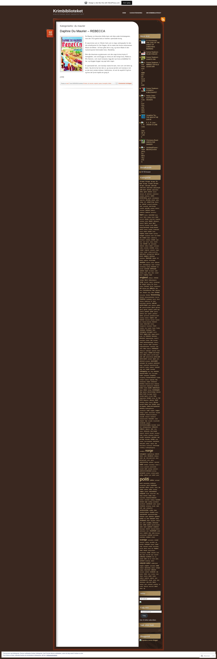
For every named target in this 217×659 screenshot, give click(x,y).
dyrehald (146, 268)
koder (141, 375)
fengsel (144, 284)
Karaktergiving (136, 13)
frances (157, 297)
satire (154, 503)
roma (153, 495)
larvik (144, 394)
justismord (156, 363)
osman (146, 464)
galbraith (154, 303)
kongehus (153, 375)
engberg (146, 275)
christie (145, 244)
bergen (147, 219)
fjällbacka (152, 288)
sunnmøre (155, 535)
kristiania (156, 383)
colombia (146, 248)
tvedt (153, 558)
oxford (157, 464)
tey (152, 548)
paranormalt (153, 466)
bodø (151, 225)
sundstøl (149, 535)
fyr (151, 301)
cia (149, 243)
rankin (141, 489)
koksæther (146, 375)
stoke (158, 531)
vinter (145, 574)
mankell (158, 412)
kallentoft (142, 367)
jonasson (147, 361)
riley (158, 493)
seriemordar (144, 510)
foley (149, 292)
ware (156, 578)
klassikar (156, 371)
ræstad (142, 501)
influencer (142, 350)
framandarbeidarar (149, 297)
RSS (162, 20)
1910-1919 (149, 187)
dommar (157, 264)
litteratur (156, 402)
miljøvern (147, 429)
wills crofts (149, 582)
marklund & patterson (151, 414)
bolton (155, 225)
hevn (141, 334)
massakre (151, 418)
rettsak (146, 491)
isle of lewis (156, 352)
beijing (149, 217)
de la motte (152, 260)
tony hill (148, 554)
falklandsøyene (153, 280)
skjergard (152, 518)
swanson (142, 542)
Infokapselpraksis (51, 655)
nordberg (142, 447)
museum (156, 435)
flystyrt (145, 292)
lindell (156, 400)
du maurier (90, 83)
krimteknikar (143, 381)
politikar (152, 480)
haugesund (143, 326)
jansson (150, 358)
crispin (157, 250)
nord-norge (156, 445)
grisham (142, 313)
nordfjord (142, 451)
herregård (104, 83)
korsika (158, 377)
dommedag (143, 266)
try (155, 556)
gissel (153, 307)
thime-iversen (151, 550)
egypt (146, 270)
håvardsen (155, 344)
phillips (141, 475)
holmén (148, 340)
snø (141, 524)
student (146, 533)
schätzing (148, 506)
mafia (148, 410)
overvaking (151, 464)
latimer (155, 394)
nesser (141, 441)
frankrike (142, 299)
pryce (148, 485)
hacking (142, 317)
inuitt (158, 350)
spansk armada (156, 524)
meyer (158, 425)
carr (144, 241)
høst (157, 346)
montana (157, 433)
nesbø (152, 439)
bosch (141, 229)
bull (155, 235)
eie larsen (151, 270)
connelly (151, 248)
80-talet (156, 183)
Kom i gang (126, 3)
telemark (145, 546)
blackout (142, 225)
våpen (141, 576)
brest (154, 231)
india (144, 348)
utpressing (147, 567)
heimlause (149, 330)
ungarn (142, 565)
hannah (153, 319)
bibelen (151, 221)
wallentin (147, 578)
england (96, 83)
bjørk (154, 223)
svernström (150, 540)
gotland (142, 311)
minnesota (146, 431)
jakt (144, 356)
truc (153, 556)
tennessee (156, 546)
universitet (152, 565)
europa (142, 280)
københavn (156, 387)
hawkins (142, 328)
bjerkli (150, 223)
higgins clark (147, 334)
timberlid (153, 552)
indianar (149, 348)
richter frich (153, 493)
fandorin (146, 282)
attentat (144, 204)
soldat (144, 524)
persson (148, 473)
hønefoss (152, 346)
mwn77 (68, 83)
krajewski (152, 379)
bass (156, 215)
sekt (141, 508)
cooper (142, 250)
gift (140, 307)
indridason (155, 348)
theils (141, 550)
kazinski (157, 367)
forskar (148, 295)
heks (154, 330)
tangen (152, 544)
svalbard (148, 537)
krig (156, 379)
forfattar (157, 292)
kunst (145, 387)
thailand (156, 548)
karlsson (152, 367)
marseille (142, 416)
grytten (150, 313)
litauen (151, 402)
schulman (142, 506)
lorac (158, 404)
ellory (145, 272)
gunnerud (146, 315)
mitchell (147, 433)
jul (146, 363)
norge (149, 450)
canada (153, 239)
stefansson (143, 531)
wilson (154, 582)
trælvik (141, 558)
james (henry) (149, 356)
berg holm (152, 219)
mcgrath (148, 423)
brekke (150, 231)
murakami (150, 435)
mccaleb (150, 421)
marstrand (153, 416)
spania (149, 524)
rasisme (146, 489)
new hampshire (148, 441)
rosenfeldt (142, 497)
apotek (149, 198)
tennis (141, 548)
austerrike (145, 206)
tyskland (142, 560)
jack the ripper (155, 354)
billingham (156, 221)
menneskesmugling (145, 425)
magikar (152, 410)
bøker (148, 237)
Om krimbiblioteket (153, 13)
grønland (155, 313)
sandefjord (156, 501)
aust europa (152, 206)
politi (144, 479)
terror (145, 548)
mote (141, 435)
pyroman (142, 487)
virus (149, 574)
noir (156, 443)
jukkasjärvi (142, 363)
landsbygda (156, 390)
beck (145, 217)
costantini (152, 250)
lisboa (146, 402)
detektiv (142, 262)
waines (146, 576)
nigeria (152, 443)
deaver (154, 258)
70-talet (150, 183)
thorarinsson (143, 552)
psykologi (154, 485)
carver (147, 241)
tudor (145, 558)
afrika (141, 191)
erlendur (156, 277)
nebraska (147, 439)
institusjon (148, 350)
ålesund (146, 586)
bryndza (156, 233)
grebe (151, 311)
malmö (146, 412)
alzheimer (149, 194)
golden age (157, 309)
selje (144, 508)
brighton (142, 233)
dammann (142, 258)
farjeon (151, 282)
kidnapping (143, 371)
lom (150, 404)
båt (141, 237)
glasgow (150, 309)
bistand (142, 223)
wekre (154, 580)
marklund (142, 414)
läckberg (142, 408)
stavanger (142, 529)
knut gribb (154, 373)
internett (154, 350)
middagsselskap (147, 427)
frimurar (142, 301)
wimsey (142, 584)
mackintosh (143, 410)
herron (155, 332)
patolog (150, 469)
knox (150, 373)
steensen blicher (155, 529)
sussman (142, 537)
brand (141, 231)
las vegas (149, 394)
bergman (158, 219)
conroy (156, 248)
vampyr (158, 567)
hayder (149, 328)
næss (141, 456)
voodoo (153, 574)
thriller (109, 83)
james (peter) (143, 358)
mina (155, 429)
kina (149, 371)
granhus (147, 311)
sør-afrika (152, 542)
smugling (148, 522)
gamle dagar (144, 305)
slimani (158, 520)
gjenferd (158, 307)
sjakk (146, 516)
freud (158, 299)
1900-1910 (143, 187)
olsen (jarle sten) (150, 458)
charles (156, 241)
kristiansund (150, 385)
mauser (142, 421)
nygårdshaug (150, 454)
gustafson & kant (154, 315)
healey (158, 328)
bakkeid (147, 210)
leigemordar (143, 398)
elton (153, 272)
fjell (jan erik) (145, 288)
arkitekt (153, 200)
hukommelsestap (148, 342)
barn (142, 215)
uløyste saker (145, 563)
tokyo (143, 554)
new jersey (156, 441)
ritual (141, 495)
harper (141, 324)
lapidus (145, 392)
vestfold (147, 572)
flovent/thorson (147, 290)
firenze (151, 286)
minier (141, 431)
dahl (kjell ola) (150, 254)
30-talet (85, 83)
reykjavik (142, 493)
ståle (150, 533)
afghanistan (155, 189)
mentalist (153, 425)
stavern (148, 529)
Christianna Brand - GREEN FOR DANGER (152, 142)
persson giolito (155, 473)
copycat (147, 250)
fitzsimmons (157, 286)
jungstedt (150, 363)
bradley (150, 229)
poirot (153, 475)
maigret (157, 410)
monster (152, 433)
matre (156, 418)
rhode (147, 493)
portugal (157, 480)
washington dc (144, 580)
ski (145, 518)
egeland (142, 270)
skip (148, 518)
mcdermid (142, 423)
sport (145, 526)
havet (154, 326)
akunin (155, 191)
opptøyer (151, 462)
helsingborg (143, 332)
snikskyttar (155, 522)
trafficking (142, 556)
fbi (140, 284)
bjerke (146, 223)
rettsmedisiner (153, 491)
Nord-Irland (143, 445)
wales (150, 576)
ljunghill (142, 404)
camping (148, 239)
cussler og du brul (153, 252)
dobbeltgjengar (147, 264)
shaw (155, 510)
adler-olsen (143, 189)
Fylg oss (144, 607)
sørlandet (147, 544)
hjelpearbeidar (149, 338)
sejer (157, 506)
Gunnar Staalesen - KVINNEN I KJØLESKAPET (152, 90)
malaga (142, 412)
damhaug (152, 256)
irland (141, 352)
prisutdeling (147, 483)
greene (156, 311)
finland (141, 286)
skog (157, 518)
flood (141, 290)
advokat (149, 189)
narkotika (153, 437)
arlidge (141, 202)
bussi (158, 235)
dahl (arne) (143, 254)
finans (155, 284)
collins (141, 248)
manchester (152, 412)
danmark (149, 258)
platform (146, 475)
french (154, 299)
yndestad (150, 584)
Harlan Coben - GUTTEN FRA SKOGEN (151, 98)
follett (152, 292)
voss (157, 574)
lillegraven (146, 400)
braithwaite (156, 229)
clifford (146, 246)
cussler (145, 252)
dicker (152, 262)
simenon (142, 516)
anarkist (142, 196)
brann (145, 231)
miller (152, 429)
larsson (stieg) (152, 392)
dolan (153, 264)
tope (152, 554)
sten (147, 531)
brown (151, 233)
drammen (153, 266)
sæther (147, 542)
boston (146, 229)
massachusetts (144, 418)
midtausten (155, 427)
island (150, 352)
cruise (141, 252)
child (141, 243)
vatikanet (153, 569)
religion (142, 491)
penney (154, 471)
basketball (151, 215)
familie (141, 282)
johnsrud (142, 361)
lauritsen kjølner (144, 396)
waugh (150, 580)
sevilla (151, 510)
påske (147, 487)
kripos (148, 381)
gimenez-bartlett (146, 307)
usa (157, 566)
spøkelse (149, 526)
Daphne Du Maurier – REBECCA (82, 31)
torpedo (156, 554)
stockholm (153, 531)
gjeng (141, 309)
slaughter (153, 520)
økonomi (151, 586)
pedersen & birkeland (145, 471)
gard (150, 305)
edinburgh (153, 268)
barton (146, 215)
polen (157, 475)
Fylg (144, 615)
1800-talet (154, 185)
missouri (142, 433)
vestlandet (152, 572)
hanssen (154, 321)
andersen (147, 196)
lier (157, 398)
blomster (147, 225)
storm (141, 533)
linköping (142, 402)
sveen (153, 537)
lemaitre (149, 398)
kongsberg (142, 377)
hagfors (152, 317)
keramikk (152, 369)
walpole (152, 578)
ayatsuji (152, 208)
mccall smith (156, 421)
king (152, 371)
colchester (156, 246)
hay (146, 328)
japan (154, 358)
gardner (154, 305)
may (146, 421)
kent (144, 369)
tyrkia (157, 558)
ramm (156, 487)
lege (155, 396)
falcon (146, 280)
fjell (141, 288)
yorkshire (155, 584)
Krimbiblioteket (68, 11)
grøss (100, 83)
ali (145, 194)
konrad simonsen (151, 377)
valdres (153, 567)
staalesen (156, 526)
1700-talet (147, 185)
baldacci (153, 210)
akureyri (142, 194)
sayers (158, 503)
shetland (152, 512)
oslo (141, 464)
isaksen (146, 352)
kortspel (142, 379)
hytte (150, 344)
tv (150, 558)
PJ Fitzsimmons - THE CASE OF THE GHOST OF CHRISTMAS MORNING (153, 45)
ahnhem (150, 191)
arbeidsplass (155, 198)
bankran (147, 212)
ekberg (141, 272)
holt (151, 340)
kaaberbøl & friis (154, 365)
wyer (145, 584)
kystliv (150, 387)
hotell (141, 342)
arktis (157, 200)
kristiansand (143, 385)
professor (153, 483)
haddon (147, 317)
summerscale (143, 535)
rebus (150, 489)
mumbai (145, 435)
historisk (148, 336)
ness (156, 439)
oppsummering (144, 462)
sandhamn (142, 503)
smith (144, 522)
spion (141, 526)
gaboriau (148, 303)
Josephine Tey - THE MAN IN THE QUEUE (152, 117)
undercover (154, 563)
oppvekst (156, 462)
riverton (145, 495)
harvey (152, 324)
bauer (141, 217)
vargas (141, 569)
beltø (157, 217)
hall (156, 317)
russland (157, 499)
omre (148, 460)
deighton (146, 260)
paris (146, 469)
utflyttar (142, 567)
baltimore (142, 212)
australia (147, 208)
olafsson (156, 456)
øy (144, 588)
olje (144, 458)
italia (144, 354)
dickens (148, 262)
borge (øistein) (154, 227)
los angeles (143, 406)
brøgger (142, 235)
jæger (141, 365)
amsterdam (155, 194)
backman (142, 210)
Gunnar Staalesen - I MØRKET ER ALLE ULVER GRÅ (153, 64)
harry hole (147, 324)
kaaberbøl (146, 365)
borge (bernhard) (144, 227)
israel (141, 354)
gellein (158, 305)
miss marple (153, 431)
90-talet (142, 185)
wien (158, 580)
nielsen (148, 443)
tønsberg (147, 560)
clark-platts (153, 243)
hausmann (149, 326)
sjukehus (151, 516)
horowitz (155, 340)
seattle (153, 506)
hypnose (145, 344)
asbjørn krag (150, 202)
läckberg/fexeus (149, 408)
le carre (151, 396)
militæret (142, 429)
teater (156, 544)
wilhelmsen (142, 582)
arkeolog (148, 200)
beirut (153, 217)
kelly (141, 369)
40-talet (153, 181)
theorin (145, 550)
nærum (157, 454)
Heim (124, 13)
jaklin (141, 356)
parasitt (142, 469)
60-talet (145, 183)
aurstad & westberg (152, 204)
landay (149, 390)
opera (152, 460)
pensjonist (142, 473)
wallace (142, 578)
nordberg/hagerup (150, 447)
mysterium (147, 437)
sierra (156, 512)
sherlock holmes (144, 512)
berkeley (142, 221)
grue (146, 313)
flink (157, 288)
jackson (149, 354)
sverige (143, 540)
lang (141, 392)
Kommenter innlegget (125, 83)
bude (152, 235)
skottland (143, 520)
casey (151, 241)
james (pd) (157, 356)
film (152, 284)
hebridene (142, 330)
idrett (141, 348)
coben (151, 246)
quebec (152, 487)
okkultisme (150, 456)
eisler (156, 270)
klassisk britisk (144, 373)
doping (148, 266)
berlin (146, 221)
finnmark (146, 286)
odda (145, 456)
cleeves (142, 246)
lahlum (145, 390)
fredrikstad (149, 299)
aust (141, 206)
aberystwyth (156, 187)
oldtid (141, 458)
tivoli (158, 552)
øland (155, 586)
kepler (148, 369)
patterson (155, 469)
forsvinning (155, 295)
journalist (154, 361)
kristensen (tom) (149, 383)
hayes (153, 328)
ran (159, 487)
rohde (150, 495)
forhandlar (142, 295)
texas (149, 548)
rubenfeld (147, 499)
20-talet (142, 181)
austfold (142, 208)
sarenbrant (149, 503)
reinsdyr (155, 489)
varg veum (147, 569)
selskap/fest (149, 508)
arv (145, 202)
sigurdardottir (143, 514)
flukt (153, 290)
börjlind (144, 237)
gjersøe (145, 309)
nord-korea (149, 445)
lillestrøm (152, 400)
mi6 (141, 427)
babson (157, 208)
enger (150, 275)
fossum (142, 297)
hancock (147, 319)
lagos (141, 390)
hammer (142, 319)
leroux (153, 398)
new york (142, 443)
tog (141, 554)
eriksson (151, 277)
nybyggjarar (143, 454)
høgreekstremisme (144, 346)
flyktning (158, 290)
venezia (142, 572)
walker (154, 576)
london (154, 404)
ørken (141, 588)
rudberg (152, 499)
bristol (146, 233)
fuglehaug (147, 301)
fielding (149, 284)
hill (144, 336)
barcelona (153, 212)
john (158, 358)
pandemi (146, 466)
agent (145, 191)
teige (141, 546)
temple (150, 546)
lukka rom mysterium (153, 406)
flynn (141, 292)
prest (141, 483)
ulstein (152, 560)
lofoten (146, 404)
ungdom (147, 565)
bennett (142, 219)
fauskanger (157, 282)
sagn (146, 501)
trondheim (148, 556)
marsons (147, 416)
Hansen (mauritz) (146, 321)
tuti (148, 558)
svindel (156, 540)
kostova (147, 379)
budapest (147, 235)
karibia (147, 367)
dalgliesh (146, 256)
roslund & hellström (151, 497)
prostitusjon (143, 485)
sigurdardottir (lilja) (152, 514)
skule (148, 520)
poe (150, 475)
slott (141, 522)
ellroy (149, 272)
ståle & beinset (156, 533)
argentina (142, 200)
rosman (142, 499)
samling (150, 501)
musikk (142, 437)
